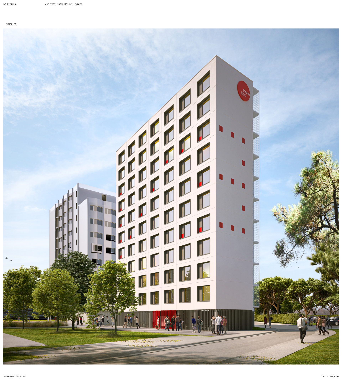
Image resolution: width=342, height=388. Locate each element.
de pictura (9, 4)
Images (78, 4)
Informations (64, 4)
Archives (50, 4)
